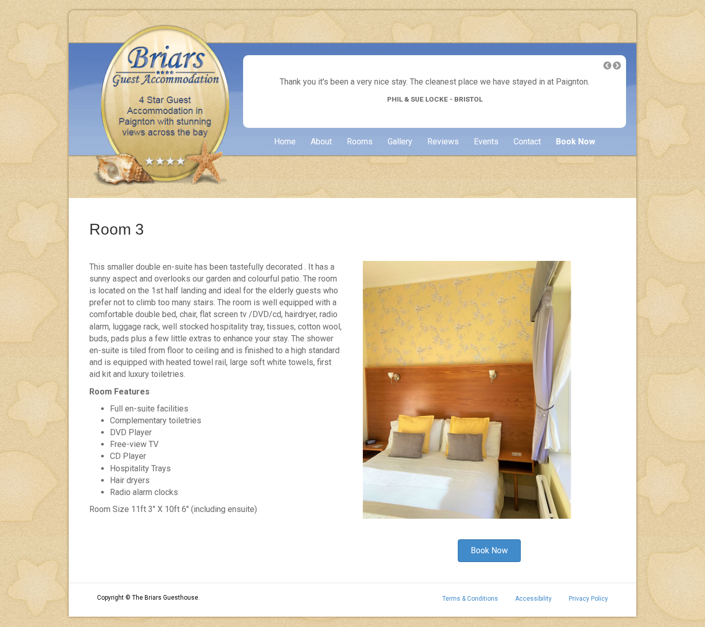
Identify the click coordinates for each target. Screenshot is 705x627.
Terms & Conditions (470, 598)
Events (486, 141)
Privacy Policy (588, 598)
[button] (607, 66)
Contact (527, 141)
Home (285, 141)
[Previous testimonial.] (607, 66)
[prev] (388, 404)
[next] (590, 404)
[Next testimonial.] (617, 66)
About (321, 141)
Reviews (443, 141)
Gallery (400, 141)
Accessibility (533, 598)
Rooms (360, 141)
